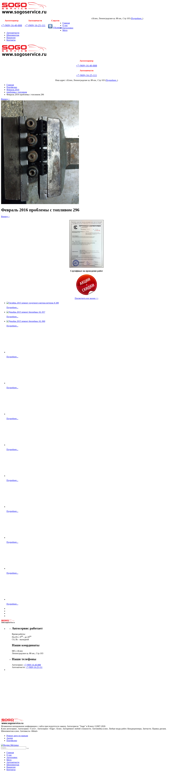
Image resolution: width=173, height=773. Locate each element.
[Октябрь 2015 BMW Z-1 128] (22, 599)
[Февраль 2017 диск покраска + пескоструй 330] (15, 537)
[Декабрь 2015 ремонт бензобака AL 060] (25, 321)
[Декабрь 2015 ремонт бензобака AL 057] (25, 312)
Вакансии (11, 37)
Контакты (11, 40)
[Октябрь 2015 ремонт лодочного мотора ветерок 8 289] (32, 303)
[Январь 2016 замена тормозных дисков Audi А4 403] (22, 507)
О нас (65, 25)
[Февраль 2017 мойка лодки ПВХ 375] (15, 476)
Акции (9, 738)
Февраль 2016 (12, 90)
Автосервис (67, 28)
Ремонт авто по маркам (17, 736)
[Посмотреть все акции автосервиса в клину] (86, 284)
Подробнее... (12, 307)
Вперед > (5, 99)
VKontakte (57, 27)
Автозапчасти (12, 33)
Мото (64, 30)
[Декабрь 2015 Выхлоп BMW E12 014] (15, 568)
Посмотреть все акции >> (86, 298)
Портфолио (11, 87)
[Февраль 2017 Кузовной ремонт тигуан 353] (22, 414)
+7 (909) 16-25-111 (35, 25)
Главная (66, 23)
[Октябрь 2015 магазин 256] (15, 445)
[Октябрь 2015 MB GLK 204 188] (22, 383)
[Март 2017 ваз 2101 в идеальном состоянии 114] (15, 352)
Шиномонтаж (12, 35)
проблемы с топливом (16, 92)
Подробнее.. (136, 18)
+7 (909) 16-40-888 (11, 25)
